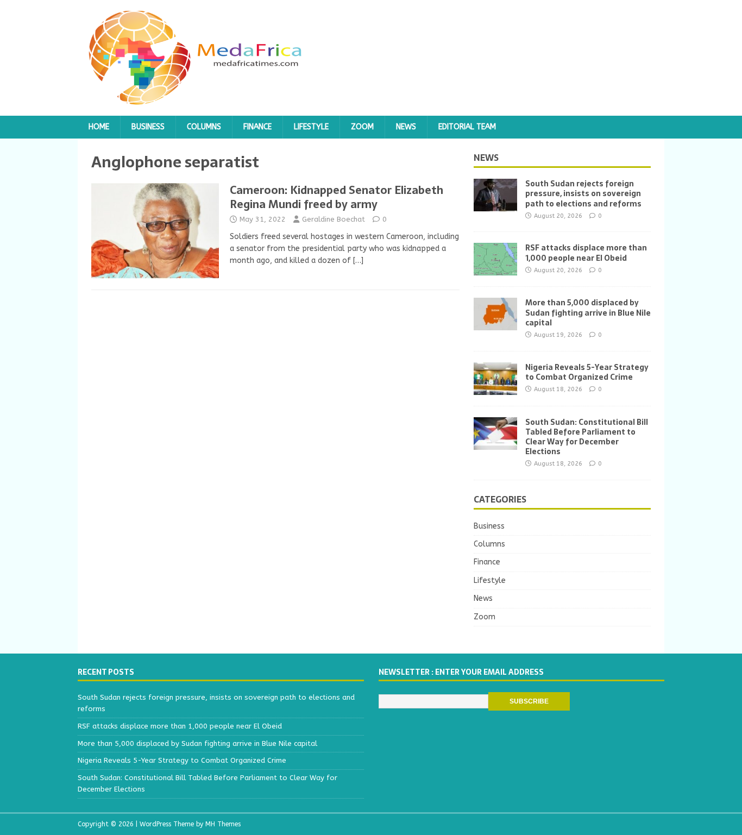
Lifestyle (311, 126)
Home (99, 126)
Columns (204, 126)
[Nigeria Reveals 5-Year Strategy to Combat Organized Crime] (495, 388)
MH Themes (223, 824)
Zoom (362, 126)
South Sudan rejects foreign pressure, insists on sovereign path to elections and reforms (583, 193)
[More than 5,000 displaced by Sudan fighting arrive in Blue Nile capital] (495, 324)
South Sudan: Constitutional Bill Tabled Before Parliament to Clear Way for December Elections (586, 437)
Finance (257, 126)
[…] (358, 260)
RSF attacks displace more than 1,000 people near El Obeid (586, 252)
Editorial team (467, 126)
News (406, 126)
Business (148, 126)
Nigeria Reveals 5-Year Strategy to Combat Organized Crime (587, 372)
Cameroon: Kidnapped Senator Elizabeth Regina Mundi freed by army (336, 197)
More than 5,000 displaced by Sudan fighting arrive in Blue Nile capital (588, 312)
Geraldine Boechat (333, 219)
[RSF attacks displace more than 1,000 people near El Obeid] (495, 269)
